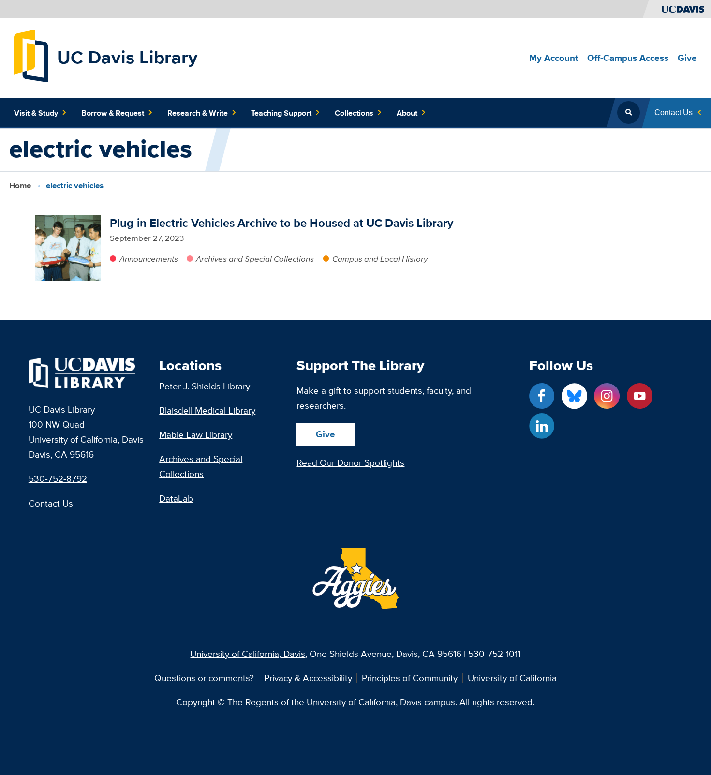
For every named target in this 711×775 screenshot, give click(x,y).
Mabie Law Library (195, 434)
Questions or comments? (204, 678)
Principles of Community (410, 678)
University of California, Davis (247, 653)
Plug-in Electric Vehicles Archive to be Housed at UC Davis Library (281, 222)
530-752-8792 (58, 478)
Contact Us (51, 503)
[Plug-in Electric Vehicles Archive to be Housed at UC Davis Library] (68, 248)
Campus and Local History (380, 259)
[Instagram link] (607, 396)
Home (20, 185)
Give (325, 434)
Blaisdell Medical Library (207, 410)
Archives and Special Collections (255, 259)
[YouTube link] (639, 396)
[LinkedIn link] (542, 426)
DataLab (176, 498)
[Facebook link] (542, 396)
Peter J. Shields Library (204, 386)
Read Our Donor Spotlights (350, 462)
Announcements (148, 259)
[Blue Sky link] (574, 396)
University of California (512, 678)
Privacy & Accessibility (308, 678)
